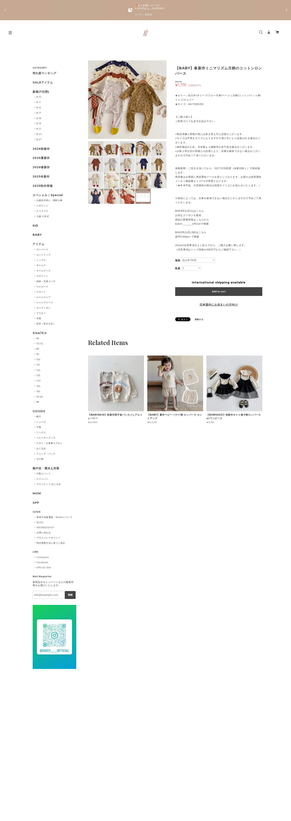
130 (38, 375)
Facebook (42, 562)
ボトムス (41, 265)
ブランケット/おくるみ (48, 484)
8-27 (39, 139)
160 (38, 391)
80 (37, 348)
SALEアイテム (43, 82)
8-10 (38, 96)
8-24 (39, 134)
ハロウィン (42, 205)
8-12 (38, 107)
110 (38, 364)
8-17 (38, 113)
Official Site (44, 567)
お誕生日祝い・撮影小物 (49, 200)
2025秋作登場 (43, 186)
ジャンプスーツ (44, 302)
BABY (37, 234)
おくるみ (41, 448)
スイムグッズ (43, 270)
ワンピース (42, 286)
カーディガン (43, 307)
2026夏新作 (41, 158)
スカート (41, 291)
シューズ (41, 422)
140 (38, 380)
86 (37, 401)
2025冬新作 (41, 176)
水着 (38, 318)
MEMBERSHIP (45, 527)
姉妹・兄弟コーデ (45, 281)
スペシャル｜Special (48, 195)
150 (38, 386)
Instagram (43, 557)
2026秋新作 (41, 149)
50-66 (39, 396)
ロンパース (42, 249)
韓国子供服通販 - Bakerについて (54, 517)
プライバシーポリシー (48, 537)
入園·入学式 (42, 216)
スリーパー (42, 479)
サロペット (42, 276)
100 (38, 359)
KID (35, 225)
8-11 (38, 102)
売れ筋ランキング (44, 73)
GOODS (39, 411)
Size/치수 (40, 333)
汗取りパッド (43, 473)
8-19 (38, 123)
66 (37, 338)
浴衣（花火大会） (45, 323)
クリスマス (42, 211)
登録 (70, 594)
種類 (177, 260)
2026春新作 (41, 167)
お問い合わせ (44, 532)
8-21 (38, 128)
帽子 (38, 416)
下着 (38, 427)
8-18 (38, 118)
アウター (41, 313)
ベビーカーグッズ (45, 437)
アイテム (39, 244)
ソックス (41, 432)
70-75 (39, 343)
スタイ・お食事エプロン (49, 443)
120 (38, 370)
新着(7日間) (41, 91)
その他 (40, 459)
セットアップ (43, 254)
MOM (37, 493)
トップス (41, 260)
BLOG (40, 522)
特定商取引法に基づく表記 (51, 543)
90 (37, 354)
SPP (36, 502)
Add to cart (219, 291)
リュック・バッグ (45, 453)
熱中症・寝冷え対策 (46, 468)
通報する (199, 319)
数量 (177, 268)
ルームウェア (43, 297)
